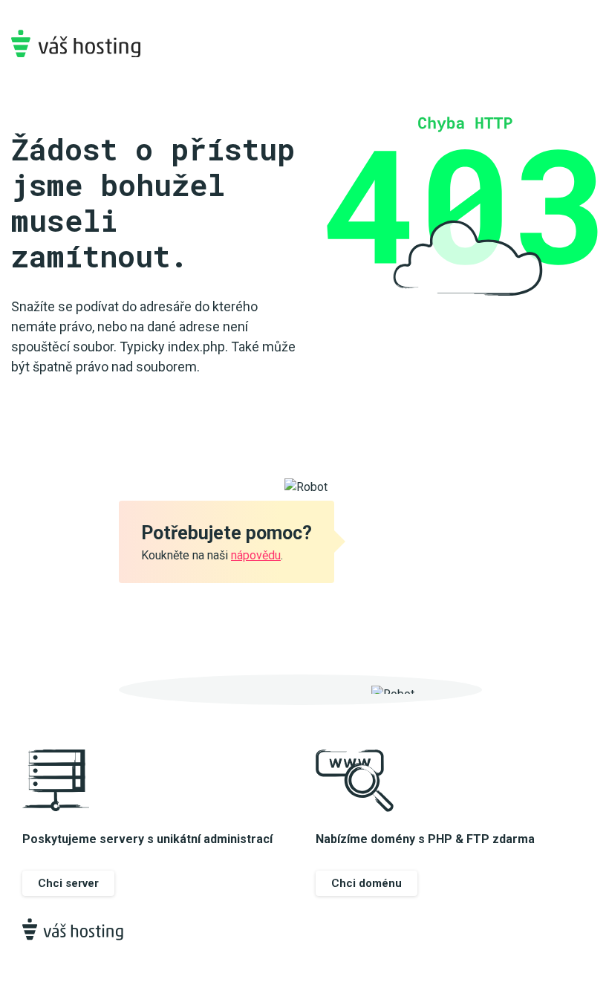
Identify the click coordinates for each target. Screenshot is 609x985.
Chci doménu (366, 883)
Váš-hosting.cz (75, 43)
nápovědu (256, 555)
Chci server (68, 883)
